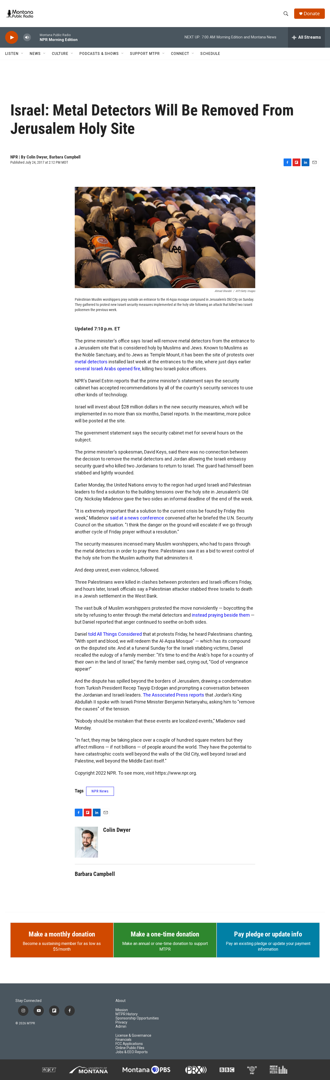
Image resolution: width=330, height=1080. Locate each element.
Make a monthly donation (62, 934)
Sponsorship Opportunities (137, 1018)
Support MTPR (145, 54)
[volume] (27, 37)
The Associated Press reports (173, 695)
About (121, 1001)
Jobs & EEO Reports (132, 1052)
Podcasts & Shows (99, 54)
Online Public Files (130, 1048)
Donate (312, 13)
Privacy (121, 1022)
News (35, 54)
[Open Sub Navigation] (22, 54)
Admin (121, 1026)
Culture (60, 54)
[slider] (35, 37)
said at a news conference (137, 518)
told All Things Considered (115, 634)
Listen (12, 54)
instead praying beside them (221, 615)
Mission (122, 1010)
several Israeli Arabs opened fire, (108, 368)
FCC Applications (129, 1044)
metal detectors (91, 361)
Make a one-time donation (165, 934)
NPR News (100, 791)
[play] (11, 37)
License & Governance (133, 1035)
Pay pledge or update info (268, 934)
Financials (123, 1040)
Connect (180, 54)
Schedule (210, 54)
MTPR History (127, 1014)
